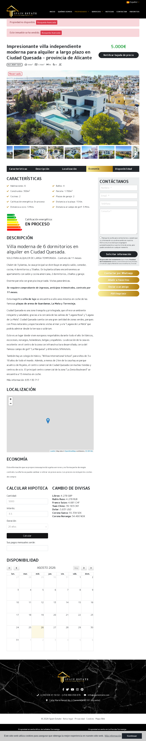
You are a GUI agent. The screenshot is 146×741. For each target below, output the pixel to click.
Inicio (52, 11)
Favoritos (134, 11)
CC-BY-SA (89, 451)
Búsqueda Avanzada (46, 22)
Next (135, 107)
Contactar (121, 11)
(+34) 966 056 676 (71, 695)
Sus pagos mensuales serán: (21, 542)
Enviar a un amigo (119, 286)
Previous (10, 107)
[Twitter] (67, 689)
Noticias (110, 11)
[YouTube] (72, 689)
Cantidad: (12, 495)
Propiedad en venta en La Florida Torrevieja (107, 729)
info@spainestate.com (98, 695)
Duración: (12, 520)
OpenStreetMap (70, 451)
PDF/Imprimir (118, 293)
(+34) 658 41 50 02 (50, 695)
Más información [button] (113, 736)
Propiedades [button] (81, 11)
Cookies (90, 718)
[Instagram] (77, 689)
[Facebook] (63, 689)
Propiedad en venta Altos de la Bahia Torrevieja (38, 729)
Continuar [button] (132, 736)
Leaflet (52, 451)
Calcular (27, 535)
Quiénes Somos (65, 11)
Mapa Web (100, 718)
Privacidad (80, 718)
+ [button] (11, 399)
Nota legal (68, 718)
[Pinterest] (82, 689)
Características (18, 168)
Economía (94, 168)
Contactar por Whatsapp (118, 273)
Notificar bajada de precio (119, 55)
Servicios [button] (96, 11)
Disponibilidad (123, 168)
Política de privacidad (107, 243)
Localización (69, 168)
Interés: (11, 508)
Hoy (76, 568)
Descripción (42, 168)
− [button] (11, 403)
